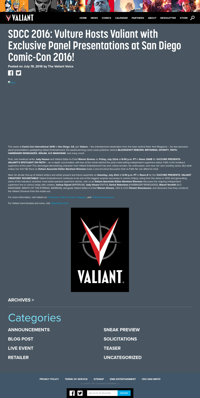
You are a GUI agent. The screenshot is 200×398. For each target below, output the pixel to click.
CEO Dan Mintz (151, 379)
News (94, 17)
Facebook (53, 197)
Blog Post (20, 339)
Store (184, 17)
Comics (106, 17)
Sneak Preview (122, 330)
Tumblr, (71, 197)
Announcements (29, 330)
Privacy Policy (49, 379)
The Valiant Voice (60, 66)
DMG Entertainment (123, 379)
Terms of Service (76, 379)
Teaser (112, 348)
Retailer (18, 357)
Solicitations (120, 339)
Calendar (121, 17)
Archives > (21, 300)
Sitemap (99, 379)
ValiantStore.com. (60, 203)
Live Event (20, 348)
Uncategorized (123, 357)
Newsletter (168, 17)
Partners (138, 17)
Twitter (62, 197)
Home (83, 17)
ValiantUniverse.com (103, 197)
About (152, 17)
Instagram (81, 197)
